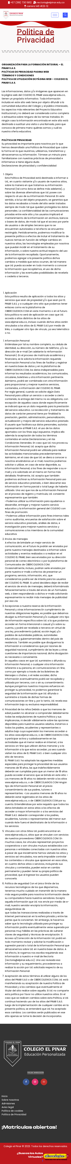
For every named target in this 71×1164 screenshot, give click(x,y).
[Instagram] (35, 1082)
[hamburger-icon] (55, 15)
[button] (65, 15)
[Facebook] (26, 1082)
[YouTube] (44, 1082)
